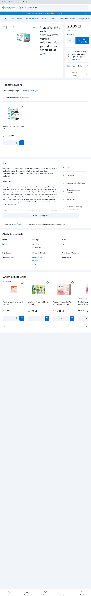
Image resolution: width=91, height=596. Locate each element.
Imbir (34, 264)
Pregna (4, 244)
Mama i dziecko (16, 19)
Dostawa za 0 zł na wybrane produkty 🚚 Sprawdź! (17, 2)
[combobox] (52, 7)
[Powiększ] (13, 27)
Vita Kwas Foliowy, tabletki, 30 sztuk (38, 303)
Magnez (35, 261)
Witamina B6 (37, 257)
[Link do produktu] (13, 125)
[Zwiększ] (16, 142)
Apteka (4, 19)
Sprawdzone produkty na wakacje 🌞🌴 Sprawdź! (44, 13)
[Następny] (86, 326)
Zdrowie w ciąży (32, 19)
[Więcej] (87, 74)
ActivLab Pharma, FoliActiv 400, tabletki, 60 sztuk (63, 303)
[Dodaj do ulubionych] (34, 27)
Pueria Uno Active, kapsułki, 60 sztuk (13, 303)
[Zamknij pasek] (85, 13)
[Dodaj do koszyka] (21, 142)
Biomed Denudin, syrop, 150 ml (13, 128)
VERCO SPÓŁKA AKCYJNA (18, 224)
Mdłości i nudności (48, 19)
